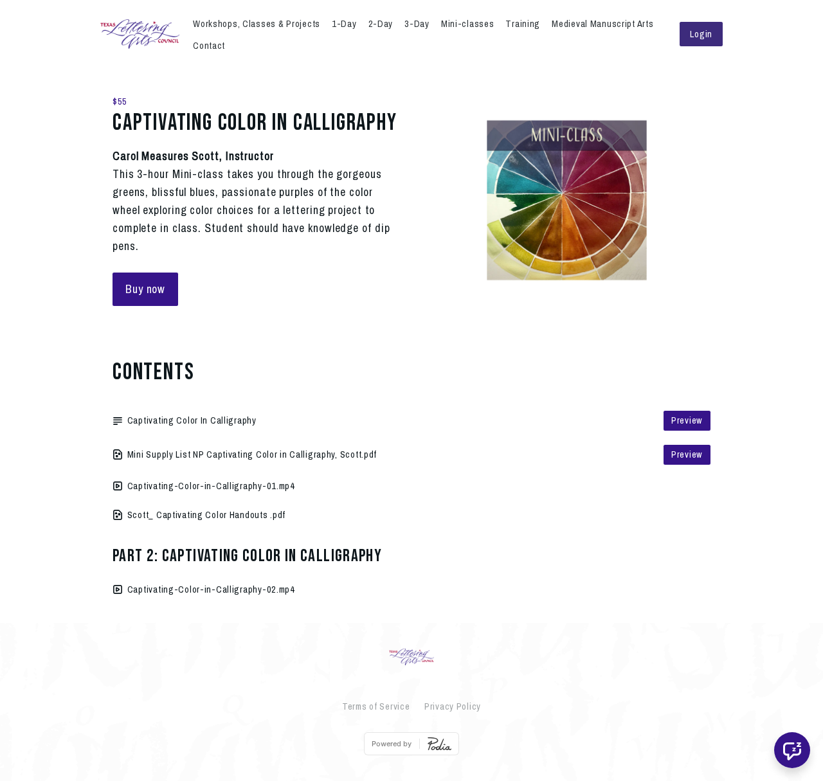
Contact (209, 45)
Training (522, 23)
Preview (687, 420)
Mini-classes (467, 23)
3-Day (417, 23)
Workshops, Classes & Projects (256, 23)
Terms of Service (376, 706)
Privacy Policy (452, 706)
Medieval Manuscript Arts (602, 23)
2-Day (380, 23)
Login (701, 34)
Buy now (145, 289)
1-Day (344, 23)
